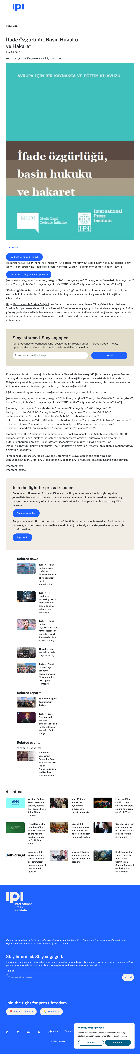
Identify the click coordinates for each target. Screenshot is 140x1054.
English (24, 459)
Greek (46, 459)
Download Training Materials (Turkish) (29, 274)
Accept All (118, 1042)
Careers (54, 1031)
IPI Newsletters (57, 1041)
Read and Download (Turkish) (24, 257)
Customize (91, 1042)
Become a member (26, 513)
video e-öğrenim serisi (53, 392)
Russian (97, 459)
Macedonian (67, 459)
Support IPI (22, 537)
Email (11, 970)
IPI (7, 304)
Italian (55, 459)
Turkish (123, 459)
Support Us (51, 1011)
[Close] (132, 1024)
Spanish (108, 459)
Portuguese (84, 459)
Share (15, 247)
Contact (69, 1031)
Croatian (36, 459)
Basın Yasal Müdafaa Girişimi (31, 304)
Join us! (109, 355)
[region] (104, 1036)
